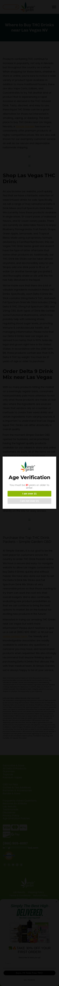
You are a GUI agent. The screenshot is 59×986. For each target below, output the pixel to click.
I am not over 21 (29, 501)
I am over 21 (29, 493)
